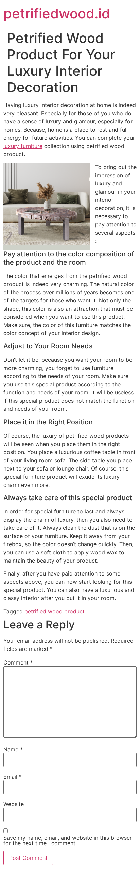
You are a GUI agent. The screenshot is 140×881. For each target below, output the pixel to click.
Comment (18, 662)
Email (12, 776)
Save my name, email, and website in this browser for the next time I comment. (67, 840)
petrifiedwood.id (56, 13)
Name (13, 749)
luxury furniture (22, 146)
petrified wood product (54, 611)
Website (13, 804)
